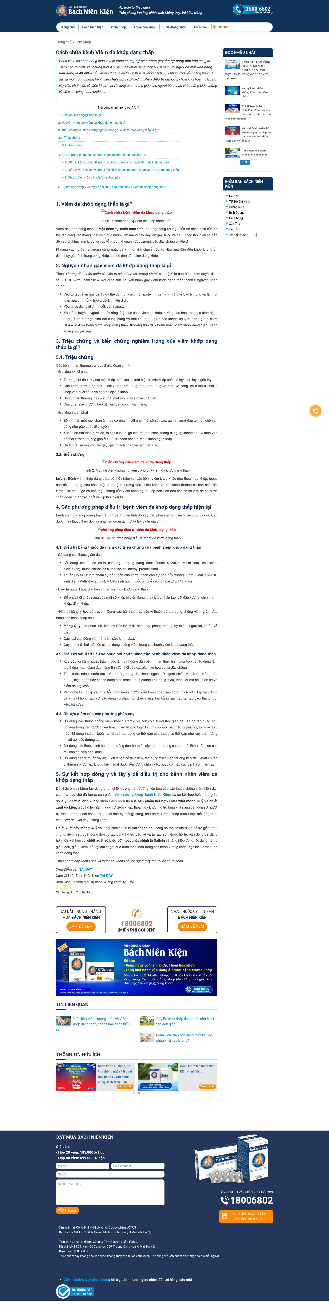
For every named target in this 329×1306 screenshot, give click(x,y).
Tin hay (223, 27)
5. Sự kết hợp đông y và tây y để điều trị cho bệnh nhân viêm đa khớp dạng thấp (111, 187)
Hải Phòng (236, 218)
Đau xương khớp (174, 27)
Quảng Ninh (236, 207)
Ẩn (135, 107)
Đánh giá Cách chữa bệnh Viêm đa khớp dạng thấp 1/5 (57, 888)
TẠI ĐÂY (85, 869)
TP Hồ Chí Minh (239, 201)
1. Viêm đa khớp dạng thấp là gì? (80, 115)
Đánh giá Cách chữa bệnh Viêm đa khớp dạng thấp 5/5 (70, 888)
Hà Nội (233, 196)
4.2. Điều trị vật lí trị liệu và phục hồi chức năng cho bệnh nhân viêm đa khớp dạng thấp (120, 169)
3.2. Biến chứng (72, 145)
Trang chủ (67, 27)
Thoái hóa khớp (144, 27)
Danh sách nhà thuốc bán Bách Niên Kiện (247, 1216)
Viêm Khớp (118, 27)
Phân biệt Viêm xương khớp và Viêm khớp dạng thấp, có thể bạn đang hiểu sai (93, 1024)
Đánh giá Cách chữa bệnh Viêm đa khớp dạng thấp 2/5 (60, 888)
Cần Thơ (234, 224)
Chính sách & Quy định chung (86, 1279)
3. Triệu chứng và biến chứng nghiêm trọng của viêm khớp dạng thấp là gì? (108, 130)
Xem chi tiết (125, 1086)
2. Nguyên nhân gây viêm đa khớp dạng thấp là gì (91, 122)
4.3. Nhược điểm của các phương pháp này (91, 177)
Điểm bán (201, 27)
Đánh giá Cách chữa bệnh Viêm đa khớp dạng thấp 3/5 (64, 888)
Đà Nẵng (234, 229)
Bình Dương (236, 212)
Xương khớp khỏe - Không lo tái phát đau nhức (255, 92)
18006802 (251, 1200)
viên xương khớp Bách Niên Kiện (142, 794)
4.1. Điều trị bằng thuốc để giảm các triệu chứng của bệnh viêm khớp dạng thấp (115, 162)
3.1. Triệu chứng (69, 137)
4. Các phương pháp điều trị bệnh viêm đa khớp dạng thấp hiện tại (102, 154)
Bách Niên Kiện (92, 27)
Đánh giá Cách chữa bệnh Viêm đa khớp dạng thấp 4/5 (67, 888)
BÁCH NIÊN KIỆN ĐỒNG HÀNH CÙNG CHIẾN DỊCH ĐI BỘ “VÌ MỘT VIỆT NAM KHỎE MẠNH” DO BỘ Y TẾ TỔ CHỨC (247, 70)
